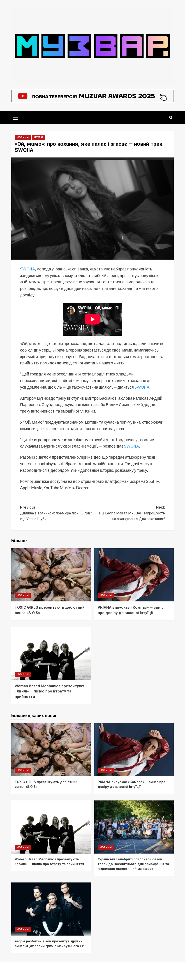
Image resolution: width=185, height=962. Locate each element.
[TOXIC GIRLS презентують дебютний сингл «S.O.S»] (51, 574)
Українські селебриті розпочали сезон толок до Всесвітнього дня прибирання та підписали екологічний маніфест (133, 864)
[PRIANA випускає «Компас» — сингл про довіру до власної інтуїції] (134, 574)
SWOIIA (27, 268)
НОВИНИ (23, 137)
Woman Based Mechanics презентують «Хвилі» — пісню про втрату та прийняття (51, 691)
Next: (131, 513)
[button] (15, 117)
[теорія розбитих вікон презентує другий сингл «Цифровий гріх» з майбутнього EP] (51, 909)
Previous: (56, 513)
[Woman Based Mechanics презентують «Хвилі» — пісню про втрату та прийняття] (51, 653)
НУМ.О (38, 137)
